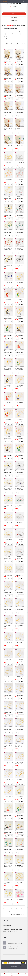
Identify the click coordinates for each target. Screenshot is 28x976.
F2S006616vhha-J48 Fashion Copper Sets (19, 850)
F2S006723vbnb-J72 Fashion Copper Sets (8, 730)
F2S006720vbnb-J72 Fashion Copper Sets (19, 695)
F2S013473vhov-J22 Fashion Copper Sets (8, 113)
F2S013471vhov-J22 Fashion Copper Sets (8, 95)
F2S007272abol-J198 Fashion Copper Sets (8, 301)
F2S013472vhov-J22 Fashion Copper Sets (19, 95)
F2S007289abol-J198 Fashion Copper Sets (19, 438)
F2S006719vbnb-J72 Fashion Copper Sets (8, 695)
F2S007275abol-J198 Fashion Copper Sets (19, 318)
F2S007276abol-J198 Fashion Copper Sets (8, 335)
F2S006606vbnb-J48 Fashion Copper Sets (8, 815)
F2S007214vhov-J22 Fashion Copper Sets (19, 181)
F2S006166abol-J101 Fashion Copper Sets (19, 901)
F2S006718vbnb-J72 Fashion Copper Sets (19, 678)
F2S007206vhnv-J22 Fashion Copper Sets (19, 541)
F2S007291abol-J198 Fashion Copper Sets (19, 455)
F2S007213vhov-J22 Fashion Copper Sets (8, 181)
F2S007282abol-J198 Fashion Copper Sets (8, 387)
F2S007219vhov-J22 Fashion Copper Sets (8, 233)
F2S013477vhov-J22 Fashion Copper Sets (8, 147)
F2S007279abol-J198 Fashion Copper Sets (19, 352)
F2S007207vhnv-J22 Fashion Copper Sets (8, 558)
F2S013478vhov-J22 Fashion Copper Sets (19, 147)
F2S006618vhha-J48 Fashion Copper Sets (19, 867)
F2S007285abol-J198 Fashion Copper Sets (19, 404)
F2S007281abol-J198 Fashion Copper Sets (19, 370)
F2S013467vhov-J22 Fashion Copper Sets (8, 61)
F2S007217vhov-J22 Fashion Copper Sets (8, 215)
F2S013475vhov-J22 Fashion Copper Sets (8, 130)
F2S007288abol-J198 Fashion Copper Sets (8, 438)
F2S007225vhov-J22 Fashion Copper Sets (8, 284)
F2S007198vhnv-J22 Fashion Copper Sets (19, 472)
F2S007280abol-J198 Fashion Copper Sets (8, 370)
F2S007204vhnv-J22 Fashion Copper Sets (19, 524)
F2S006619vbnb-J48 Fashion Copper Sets (8, 884)
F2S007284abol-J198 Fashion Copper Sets (8, 404)
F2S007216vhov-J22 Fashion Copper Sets (19, 198)
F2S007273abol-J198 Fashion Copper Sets (19, 301)
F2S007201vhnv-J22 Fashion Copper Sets (8, 507)
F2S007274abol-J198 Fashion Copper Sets (8, 318)
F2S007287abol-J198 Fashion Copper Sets (19, 421)
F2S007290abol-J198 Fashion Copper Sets (8, 455)
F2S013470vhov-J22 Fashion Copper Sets (19, 78)
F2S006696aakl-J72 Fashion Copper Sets (8, 610)
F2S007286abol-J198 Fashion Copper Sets (8, 421)
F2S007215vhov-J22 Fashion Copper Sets (8, 198)
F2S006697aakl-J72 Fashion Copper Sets (19, 610)
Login (12, 17)
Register (15, 17)
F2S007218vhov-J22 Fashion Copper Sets (19, 215)
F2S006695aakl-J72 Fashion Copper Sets (19, 592)
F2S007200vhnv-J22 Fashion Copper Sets (19, 490)
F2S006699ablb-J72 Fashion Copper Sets (19, 627)
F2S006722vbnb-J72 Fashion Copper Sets (19, 712)
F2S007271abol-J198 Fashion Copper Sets (19, 284)
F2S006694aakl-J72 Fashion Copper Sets (8, 592)
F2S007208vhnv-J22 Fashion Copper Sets (19, 558)
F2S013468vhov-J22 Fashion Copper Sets (19, 61)
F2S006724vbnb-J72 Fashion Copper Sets (19, 730)
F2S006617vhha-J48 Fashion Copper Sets (8, 867)
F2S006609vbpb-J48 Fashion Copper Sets (8, 832)
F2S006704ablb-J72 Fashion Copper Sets (8, 678)
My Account (25, 1)
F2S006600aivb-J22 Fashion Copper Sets (19, 884)
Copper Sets (14, 31)
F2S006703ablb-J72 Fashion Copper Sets (19, 661)
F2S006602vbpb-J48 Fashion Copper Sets (19, 798)
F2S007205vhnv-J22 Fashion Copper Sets (8, 541)
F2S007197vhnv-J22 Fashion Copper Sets (8, 472)
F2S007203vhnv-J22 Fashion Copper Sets (8, 524)
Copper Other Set (21, 31)
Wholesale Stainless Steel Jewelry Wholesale (16, 965)
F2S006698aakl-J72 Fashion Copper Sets (8, 627)
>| (9, 911)
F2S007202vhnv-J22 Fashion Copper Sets (19, 507)
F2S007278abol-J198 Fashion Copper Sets (8, 352)
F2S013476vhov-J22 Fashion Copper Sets (19, 130)
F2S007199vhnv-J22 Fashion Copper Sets (8, 490)
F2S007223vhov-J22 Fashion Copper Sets (8, 267)
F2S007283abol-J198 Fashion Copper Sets (19, 387)
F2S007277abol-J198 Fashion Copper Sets (19, 335)
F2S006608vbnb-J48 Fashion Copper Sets (19, 815)
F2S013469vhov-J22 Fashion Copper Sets (8, 78)
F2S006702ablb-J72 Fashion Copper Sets (8, 661)
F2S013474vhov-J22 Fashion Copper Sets (19, 113)
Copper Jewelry (8, 31)
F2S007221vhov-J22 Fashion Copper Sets (8, 250)
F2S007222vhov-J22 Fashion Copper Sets (19, 250)
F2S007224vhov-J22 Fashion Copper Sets (19, 267)
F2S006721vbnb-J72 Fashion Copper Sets (8, 712)
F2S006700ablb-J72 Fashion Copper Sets (8, 644)
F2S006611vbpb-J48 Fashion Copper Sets (19, 832)
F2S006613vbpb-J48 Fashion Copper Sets (8, 850)
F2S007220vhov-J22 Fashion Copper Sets (19, 233)
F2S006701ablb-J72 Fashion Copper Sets (19, 644)
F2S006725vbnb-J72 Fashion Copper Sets (8, 747)
